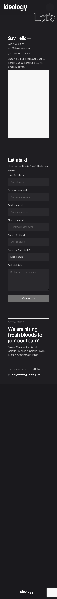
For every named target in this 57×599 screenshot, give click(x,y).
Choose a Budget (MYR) (19, 250)
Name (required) (16, 175)
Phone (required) (16, 220)
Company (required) (17, 190)
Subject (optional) (16, 235)
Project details (15, 265)
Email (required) (15, 205)
